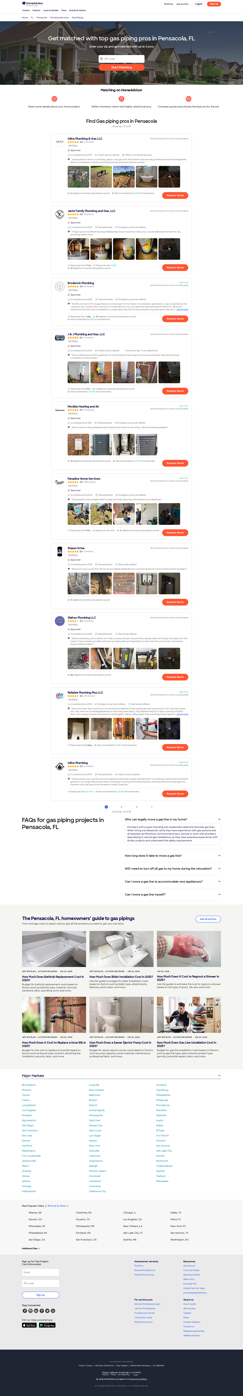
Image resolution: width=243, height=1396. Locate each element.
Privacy (105, 1374)
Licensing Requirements (195, 1293)
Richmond (162, 1160)
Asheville (94, 1150)
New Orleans (96, 1090)
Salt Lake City (164, 1150)
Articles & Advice (77, 10)
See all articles (208, 919)
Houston (161, 1140)
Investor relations (191, 1322)
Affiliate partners (191, 1335)
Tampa (26, 1176)
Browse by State (57, 1205)
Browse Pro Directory (144, 1270)
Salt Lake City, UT (133, 1232)
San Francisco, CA (86, 1239)
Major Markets (33, 1076)
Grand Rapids (97, 1110)
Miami (25, 1166)
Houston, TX (83, 1219)
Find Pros (138, 1266)
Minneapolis (96, 1115)
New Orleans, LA (132, 1226)
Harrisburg (162, 1090)
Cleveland (95, 1181)
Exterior (36, 10)
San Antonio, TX (179, 1232)
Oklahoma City (97, 1191)
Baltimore (94, 1095)
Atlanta (26, 1181)
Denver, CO (35, 1219)
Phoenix (26, 1090)
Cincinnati (95, 1176)
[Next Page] (152, 807)
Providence (162, 1105)
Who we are (189, 1308)
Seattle (160, 1171)
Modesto (27, 1115)
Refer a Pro (188, 1279)
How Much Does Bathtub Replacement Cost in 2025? (53, 978)
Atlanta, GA (35, 1212)
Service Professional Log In (147, 1304)
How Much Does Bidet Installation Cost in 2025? (121, 976)
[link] (121, 142)
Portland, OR (83, 1232)
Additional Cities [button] (30, 1248)
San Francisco (30, 1130)
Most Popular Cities (33, 1205)
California (114, 1374)
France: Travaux (85, 1365)
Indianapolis (29, 1191)
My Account (189, 1266)
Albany (93, 1140)
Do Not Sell (124, 1374)
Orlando (26, 1171)
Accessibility (135, 1374)
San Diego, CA (37, 1239)
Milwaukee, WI (37, 1226)
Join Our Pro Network (144, 1308)
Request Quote (175, 195)
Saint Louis (95, 1130)
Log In (198, 3)
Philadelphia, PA (38, 1232)
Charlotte (94, 1155)
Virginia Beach (164, 1166)
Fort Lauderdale (31, 1155)
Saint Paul (94, 1120)
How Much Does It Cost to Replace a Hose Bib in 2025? (54, 1044)
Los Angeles (29, 1110)
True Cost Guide (191, 1270)
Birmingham (29, 1085)
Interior (26, 10)
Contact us (188, 1326)
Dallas (159, 1125)
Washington (29, 1150)
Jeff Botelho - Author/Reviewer (39, 971)
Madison (161, 1176)
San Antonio (163, 1145)
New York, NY (178, 1226)
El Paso (160, 1130)
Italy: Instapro (122, 1365)
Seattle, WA (130, 1239)
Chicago (27, 1186)
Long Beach (29, 1105)
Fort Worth (162, 1135)
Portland (161, 1085)
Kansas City (95, 1125)
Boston (93, 1100)
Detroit (93, 1105)
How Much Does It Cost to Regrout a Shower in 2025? (188, 978)
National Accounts (143, 1322)
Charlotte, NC (84, 1212)
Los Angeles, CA (132, 1219)
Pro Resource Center (144, 1313)
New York (94, 1145)
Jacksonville (29, 1160)
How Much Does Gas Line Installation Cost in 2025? (186, 1044)
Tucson (26, 1095)
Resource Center (191, 1275)
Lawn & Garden (51, 10)
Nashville (161, 1115)
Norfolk (160, 1155)
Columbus (95, 1186)
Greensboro (96, 1160)
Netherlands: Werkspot (140, 1365)
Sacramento (29, 1120)
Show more (182, 309)
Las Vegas (95, 1135)
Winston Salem (97, 1171)
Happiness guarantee (193, 1331)
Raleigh (93, 1166)
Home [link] (25, 17)
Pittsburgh (162, 1100)
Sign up (40, 1294)
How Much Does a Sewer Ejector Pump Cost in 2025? (120, 1044)
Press (186, 1317)
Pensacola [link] (42, 17)
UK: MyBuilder (158, 1365)
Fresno (26, 1100)
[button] (78, 177)
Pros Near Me (189, 1284)
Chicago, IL (129, 1212)
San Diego (28, 1125)
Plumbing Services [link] (59, 17)
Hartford (27, 1145)
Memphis (161, 1110)
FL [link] (32, 17)
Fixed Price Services (144, 1275)
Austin (159, 1120)
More (63, 10)
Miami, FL (175, 1219)
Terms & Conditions (138, 1379)
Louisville (94, 1085)
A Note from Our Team (194, 1288)
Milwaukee (162, 1181)
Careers (187, 1313)
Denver (26, 1140)
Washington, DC (179, 1239)
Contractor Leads (143, 1317)
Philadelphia (163, 1095)
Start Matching (121, 67)
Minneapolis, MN (85, 1226)
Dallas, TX (175, 1212)
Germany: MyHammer (104, 1365)
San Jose (27, 1135)
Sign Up (214, 3)
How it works (189, 1304)
